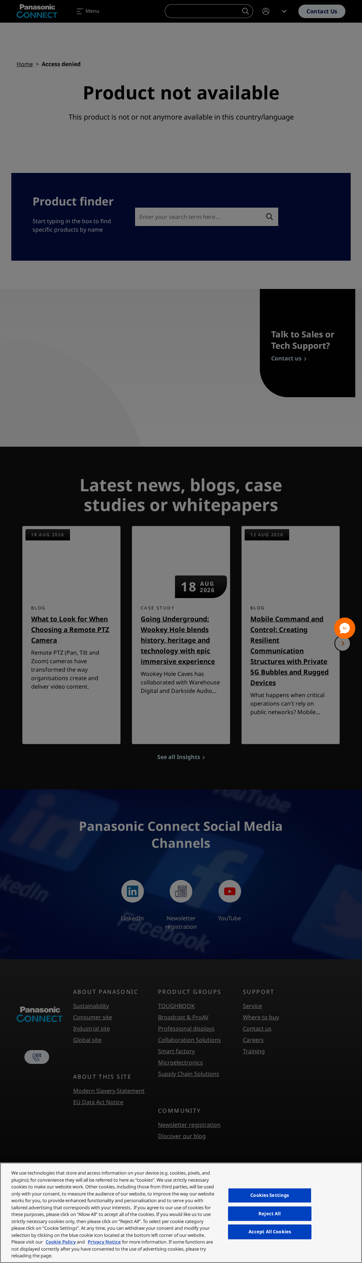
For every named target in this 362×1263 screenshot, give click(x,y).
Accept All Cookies (270, 1231)
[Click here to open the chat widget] (344, 628)
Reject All (269, 1213)
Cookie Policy (61, 1242)
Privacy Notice (104, 1242)
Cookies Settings (269, 1195)
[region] (181, 1213)
